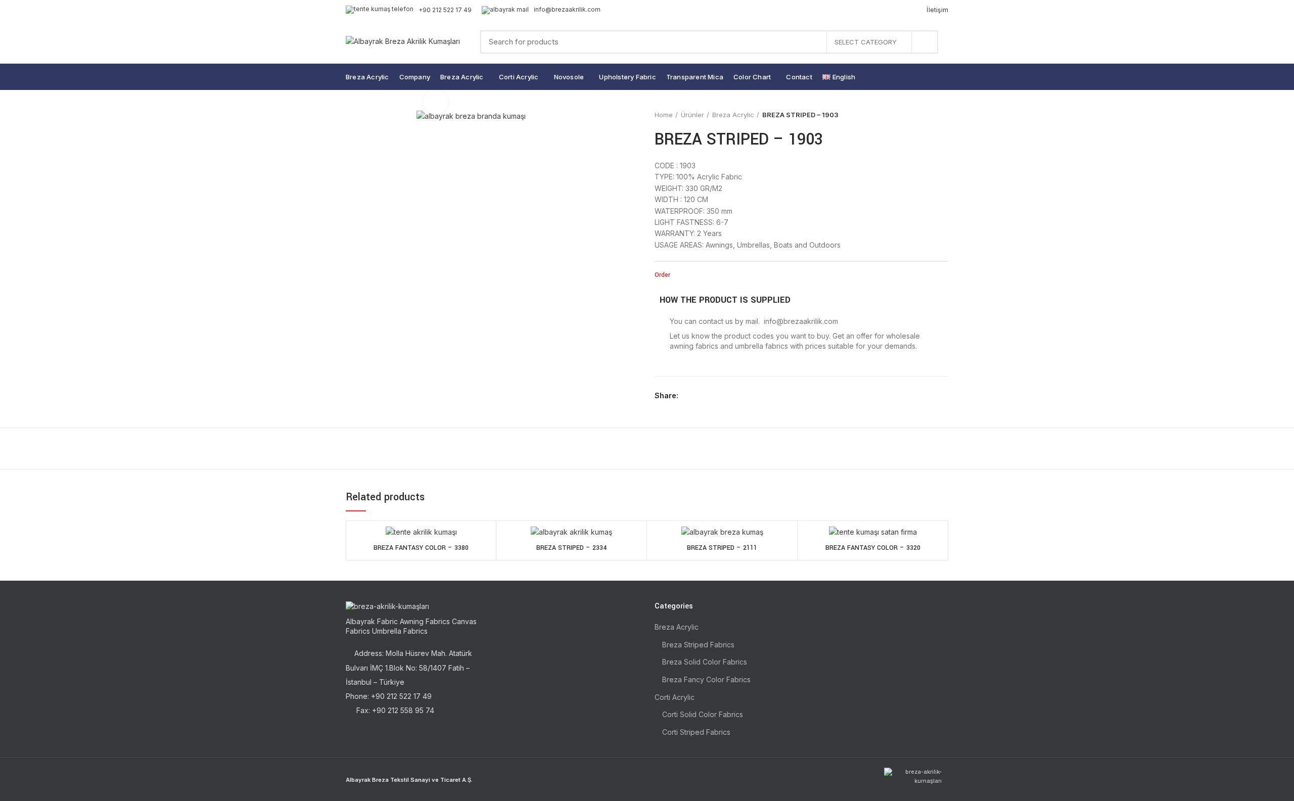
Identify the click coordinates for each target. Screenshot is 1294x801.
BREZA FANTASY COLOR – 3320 (872, 547)
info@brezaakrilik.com (567, 9)
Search (924, 42)
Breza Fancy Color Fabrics (706, 679)
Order (662, 274)
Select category (866, 42)
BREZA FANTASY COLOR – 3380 (421, 547)
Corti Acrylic (675, 697)
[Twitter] (700, 395)
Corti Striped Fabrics (696, 732)
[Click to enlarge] (435, 101)
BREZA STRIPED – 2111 (722, 547)
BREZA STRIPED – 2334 (571, 547)
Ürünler (692, 115)
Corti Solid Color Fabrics (702, 714)
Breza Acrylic (733, 115)
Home (664, 115)
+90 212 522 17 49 (445, 10)
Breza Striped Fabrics (698, 644)
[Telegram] (735, 395)
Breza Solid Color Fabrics (704, 661)
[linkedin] (723, 395)
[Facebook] (689, 395)
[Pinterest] (712, 395)
